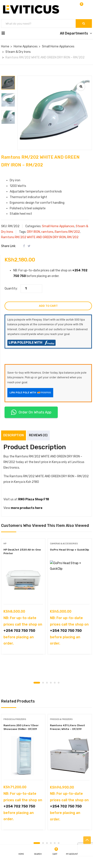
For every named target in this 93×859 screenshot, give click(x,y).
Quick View (23, 593)
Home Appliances (26, 46)
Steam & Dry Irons (18, 52)
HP (4, 543)
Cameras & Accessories (64, 543)
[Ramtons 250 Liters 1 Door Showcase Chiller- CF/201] (23, 756)
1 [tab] (37, 683)
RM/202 (73, 237)
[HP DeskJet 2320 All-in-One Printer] (23, 580)
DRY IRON (33, 232)
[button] (81, 6)
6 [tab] (58, 683)
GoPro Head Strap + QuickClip (69, 549)
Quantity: (11, 288)
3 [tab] (47, 683)
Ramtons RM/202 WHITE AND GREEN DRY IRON (33, 237)
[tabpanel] (23, 597)
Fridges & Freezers (14, 719)
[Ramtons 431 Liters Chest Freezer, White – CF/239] (70, 756)
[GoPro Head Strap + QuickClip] (70, 580)
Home (5, 46)
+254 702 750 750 (19, 631)
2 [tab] (43, 683)
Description (13, 435)
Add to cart (48, 305)
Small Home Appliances (58, 46)
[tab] (8, 175)
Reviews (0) (38, 435)
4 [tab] (51, 683)
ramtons (47, 232)
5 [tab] (55, 683)
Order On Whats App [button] (35, 412)
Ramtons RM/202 (67, 232)
